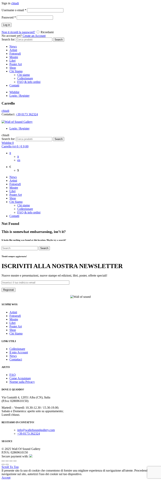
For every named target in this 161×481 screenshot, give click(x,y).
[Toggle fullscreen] (11, 461)
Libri (12, 60)
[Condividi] (7, 461)
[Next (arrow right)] (7, 464)
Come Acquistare (20, 378)
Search (59, 39)
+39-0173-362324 (28, 433)
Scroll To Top (10, 467)
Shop (12, 67)
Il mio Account (18, 352)
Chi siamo (23, 74)
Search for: (8, 39)
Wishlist (14, 92)
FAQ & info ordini (28, 82)
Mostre (13, 57)
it (10, 153)
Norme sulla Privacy (22, 382)
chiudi (15, 3)
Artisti (13, 50)
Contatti (14, 85)
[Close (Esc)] (3, 461)
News (13, 46)
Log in (6, 24)
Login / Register (19, 95)
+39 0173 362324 (27, 114)
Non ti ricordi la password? (18, 32)
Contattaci (15, 359)
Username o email (14, 10)
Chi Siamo (16, 71)
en (18, 160)
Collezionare (25, 78)
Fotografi (15, 53)
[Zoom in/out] (14, 461)
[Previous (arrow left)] (3, 464)
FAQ (12, 374)
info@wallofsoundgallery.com (36, 430)
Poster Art (15, 64)
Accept (6, 477)
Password (9, 17)
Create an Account (34, 35)
